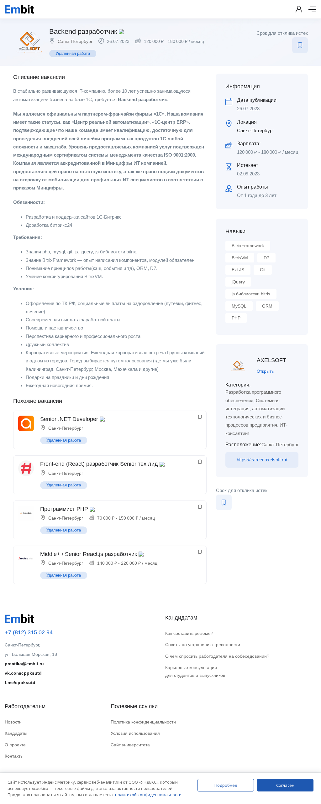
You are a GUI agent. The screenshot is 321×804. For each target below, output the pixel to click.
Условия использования (135, 733)
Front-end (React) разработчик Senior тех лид (99, 464)
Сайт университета (130, 744)
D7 (266, 257)
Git (263, 269)
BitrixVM (240, 257)
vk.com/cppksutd (23, 673)
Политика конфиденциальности (143, 721)
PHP (236, 317)
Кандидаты (16, 733)
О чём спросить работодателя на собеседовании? (217, 656)
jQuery (238, 281)
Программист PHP (64, 509)
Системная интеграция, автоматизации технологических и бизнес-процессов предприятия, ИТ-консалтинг (256, 417)
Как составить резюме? (189, 633)
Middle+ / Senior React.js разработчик (88, 554)
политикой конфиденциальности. (148, 794)
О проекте (15, 744)
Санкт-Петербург (75, 41)
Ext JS (238, 269)
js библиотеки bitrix (251, 293)
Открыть (265, 371)
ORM (267, 306)
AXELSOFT (271, 360)
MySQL (239, 306)
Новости (13, 721)
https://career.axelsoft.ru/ (262, 459)
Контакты (14, 756)
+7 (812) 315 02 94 (29, 632)
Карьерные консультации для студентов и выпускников (195, 671)
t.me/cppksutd (20, 682)
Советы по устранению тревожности (202, 644)
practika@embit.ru (24, 663)
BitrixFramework (248, 245)
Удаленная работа (72, 53)
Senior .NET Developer (69, 419)
